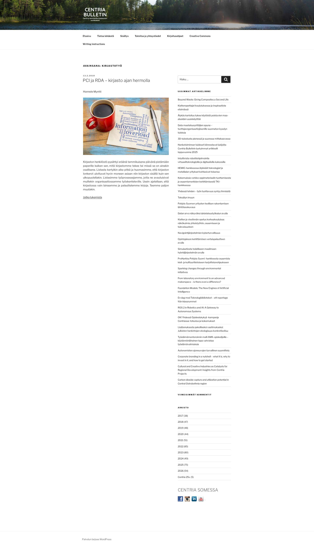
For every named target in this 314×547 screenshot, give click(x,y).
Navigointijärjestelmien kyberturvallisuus (199, 232)
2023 (180, 452)
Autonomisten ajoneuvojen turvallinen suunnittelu (203, 350)
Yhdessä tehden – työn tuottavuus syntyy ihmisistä (204, 191)
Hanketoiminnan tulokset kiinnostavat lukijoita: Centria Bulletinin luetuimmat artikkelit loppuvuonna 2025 (202, 148)
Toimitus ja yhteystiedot (148, 36)
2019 (180, 427)
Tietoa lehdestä (105, 36)
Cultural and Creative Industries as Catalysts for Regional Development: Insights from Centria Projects (202, 370)
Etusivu (87, 36)
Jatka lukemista (92, 197)
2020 (181, 434)
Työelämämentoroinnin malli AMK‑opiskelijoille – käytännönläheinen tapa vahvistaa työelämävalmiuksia (203, 341)
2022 (180, 446)
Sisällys (124, 36)
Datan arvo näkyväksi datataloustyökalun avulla (203, 213)
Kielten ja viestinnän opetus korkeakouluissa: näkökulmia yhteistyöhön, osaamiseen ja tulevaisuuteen (201, 223)
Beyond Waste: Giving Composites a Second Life (203, 99)
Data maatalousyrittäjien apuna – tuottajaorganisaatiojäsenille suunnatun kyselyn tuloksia (202, 129)
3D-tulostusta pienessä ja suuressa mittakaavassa (204, 138)
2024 (180, 458)
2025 (180, 464)
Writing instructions (94, 44)
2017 (180, 415)
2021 (180, 440)
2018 (180, 421)
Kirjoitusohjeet (175, 36)
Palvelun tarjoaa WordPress (96, 539)
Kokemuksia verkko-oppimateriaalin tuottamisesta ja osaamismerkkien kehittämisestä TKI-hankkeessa (204, 181)
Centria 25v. (184, 477)
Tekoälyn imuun (186, 197)
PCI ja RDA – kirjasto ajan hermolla (116, 80)
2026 (180, 470)
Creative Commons (200, 36)
